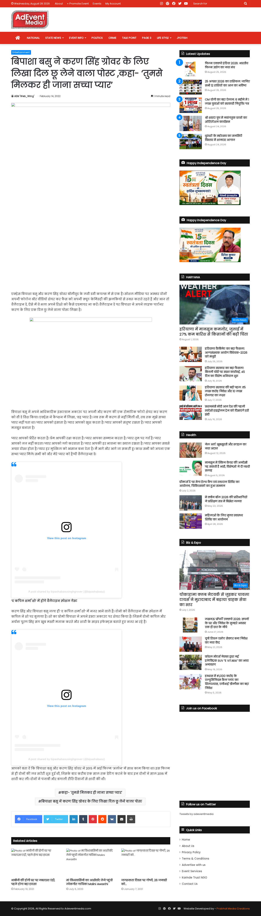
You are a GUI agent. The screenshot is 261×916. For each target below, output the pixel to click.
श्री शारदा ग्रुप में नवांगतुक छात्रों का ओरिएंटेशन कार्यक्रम (226, 120)
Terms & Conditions (195, 859)
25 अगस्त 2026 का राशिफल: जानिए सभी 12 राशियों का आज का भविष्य (227, 83)
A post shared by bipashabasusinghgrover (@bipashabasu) (66, 591)
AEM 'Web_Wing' (24, 96)
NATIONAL (33, 38)
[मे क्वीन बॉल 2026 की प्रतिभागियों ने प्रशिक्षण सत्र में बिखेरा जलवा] (190, 503)
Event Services (192, 871)
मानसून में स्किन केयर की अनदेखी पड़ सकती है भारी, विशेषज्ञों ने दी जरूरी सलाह (227, 466)
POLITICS (97, 38)
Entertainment (21, 52)
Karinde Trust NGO (194, 878)
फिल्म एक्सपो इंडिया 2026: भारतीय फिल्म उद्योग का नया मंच (226, 65)
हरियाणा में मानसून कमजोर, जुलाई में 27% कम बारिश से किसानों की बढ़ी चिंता (213, 332)
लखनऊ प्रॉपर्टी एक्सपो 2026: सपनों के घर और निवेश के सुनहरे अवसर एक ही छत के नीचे (227, 623)
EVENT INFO (76, 38)
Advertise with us (194, 865)
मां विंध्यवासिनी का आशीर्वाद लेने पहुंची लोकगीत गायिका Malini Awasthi (89, 882)
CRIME (112, 38)
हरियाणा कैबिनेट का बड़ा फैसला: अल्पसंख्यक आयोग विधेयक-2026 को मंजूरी (226, 353)
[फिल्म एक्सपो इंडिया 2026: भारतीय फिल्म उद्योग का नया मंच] (190, 69)
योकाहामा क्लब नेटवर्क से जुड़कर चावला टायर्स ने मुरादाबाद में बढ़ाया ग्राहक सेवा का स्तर (214, 599)
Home (186, 840)
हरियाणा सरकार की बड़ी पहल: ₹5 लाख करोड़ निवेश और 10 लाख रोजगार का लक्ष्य (225, 391)
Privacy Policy (191, 852)
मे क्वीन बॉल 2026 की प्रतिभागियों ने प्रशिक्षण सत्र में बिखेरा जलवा (226, 499)
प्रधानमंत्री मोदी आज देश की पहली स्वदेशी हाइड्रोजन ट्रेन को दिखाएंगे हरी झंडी (227, 410)
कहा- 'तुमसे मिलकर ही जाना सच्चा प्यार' (91, 792)
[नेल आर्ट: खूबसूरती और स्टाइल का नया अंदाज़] (190, 450)
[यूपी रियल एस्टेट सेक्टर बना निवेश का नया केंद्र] (190, 644)
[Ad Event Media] (30, 19)
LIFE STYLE (163, 38)
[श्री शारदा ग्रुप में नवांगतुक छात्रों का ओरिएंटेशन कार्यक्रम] (190, 123)
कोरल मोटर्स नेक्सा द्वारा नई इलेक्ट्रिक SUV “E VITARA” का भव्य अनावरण (227, 660)
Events (97, 4)
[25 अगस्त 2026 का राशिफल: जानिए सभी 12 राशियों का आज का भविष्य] (190, 87)
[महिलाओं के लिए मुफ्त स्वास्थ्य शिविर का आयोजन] (190, 521)
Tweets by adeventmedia (196, 814)
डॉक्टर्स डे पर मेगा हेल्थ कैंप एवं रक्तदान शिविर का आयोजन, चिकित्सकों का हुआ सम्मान (209, 484)
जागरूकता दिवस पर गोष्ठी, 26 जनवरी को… (144, 882)
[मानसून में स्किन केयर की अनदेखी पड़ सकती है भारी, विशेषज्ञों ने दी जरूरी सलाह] (190, 468)
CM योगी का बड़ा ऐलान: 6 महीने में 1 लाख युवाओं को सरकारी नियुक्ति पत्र (227, 101)
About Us (188, 846)
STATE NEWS (53, 38)
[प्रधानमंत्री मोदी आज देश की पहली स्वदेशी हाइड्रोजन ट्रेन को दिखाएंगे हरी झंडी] (190, 412)
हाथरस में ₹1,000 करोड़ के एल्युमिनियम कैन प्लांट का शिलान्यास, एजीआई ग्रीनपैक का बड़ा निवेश (227, 682)
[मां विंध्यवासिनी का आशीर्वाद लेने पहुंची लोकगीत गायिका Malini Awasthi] (90, 862)
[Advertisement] (90, 256)
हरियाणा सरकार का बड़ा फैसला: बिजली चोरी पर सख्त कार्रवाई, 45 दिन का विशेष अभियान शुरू (225, 372)
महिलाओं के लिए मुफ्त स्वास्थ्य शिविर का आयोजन (224, 517)
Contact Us (190, 884)
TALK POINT (129, 38)
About (59, 4)
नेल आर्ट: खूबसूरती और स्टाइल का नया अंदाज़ (225, 446)
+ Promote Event (78, 4)
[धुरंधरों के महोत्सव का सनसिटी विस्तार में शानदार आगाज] (190, 141)
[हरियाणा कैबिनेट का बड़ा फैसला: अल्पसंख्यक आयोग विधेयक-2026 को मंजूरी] (190, 354)
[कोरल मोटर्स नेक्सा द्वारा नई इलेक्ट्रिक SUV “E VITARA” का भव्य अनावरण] (190, 662)
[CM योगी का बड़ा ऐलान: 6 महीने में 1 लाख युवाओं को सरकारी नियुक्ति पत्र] (190, 105)
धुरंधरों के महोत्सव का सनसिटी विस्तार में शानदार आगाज (223, 138)
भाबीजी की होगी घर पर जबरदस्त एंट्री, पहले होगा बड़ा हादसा (33, 882)
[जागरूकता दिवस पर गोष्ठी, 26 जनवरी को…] (145, 862)
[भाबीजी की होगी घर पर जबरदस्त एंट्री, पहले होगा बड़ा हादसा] (35, 862)
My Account (113, 4)
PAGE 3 (146, 38)
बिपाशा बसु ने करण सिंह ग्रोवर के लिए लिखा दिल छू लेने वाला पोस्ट (91, 801)
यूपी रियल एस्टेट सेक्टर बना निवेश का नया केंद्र (226, 640)
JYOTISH (182, 38)
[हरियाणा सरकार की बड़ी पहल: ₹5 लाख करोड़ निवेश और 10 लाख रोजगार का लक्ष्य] (190, 393)
